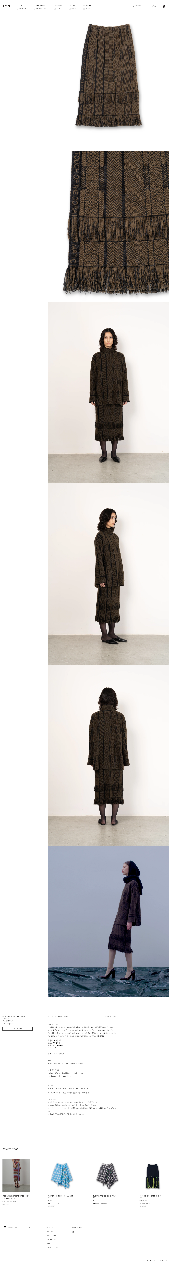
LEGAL (48, 1243)
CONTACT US (51, 1239)
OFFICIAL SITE (77, 1228)
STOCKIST (49, 1231)
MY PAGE (49, 1228)
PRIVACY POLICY (52, 1247)
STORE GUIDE (51, 1235)
